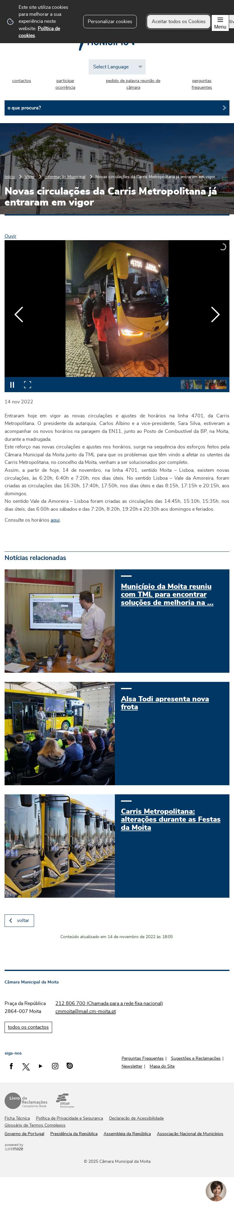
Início (10, 176)
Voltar (23, 920)
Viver (29, 176)
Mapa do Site (162, 1066)
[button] (191, 384)
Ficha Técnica (17, 1118)
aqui (55, 520)
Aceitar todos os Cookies (179, 21)
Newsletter (132, 1066)
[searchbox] (117, 108)
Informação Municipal (64, 176)
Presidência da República (74, 1134)
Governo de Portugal (24, 1134)
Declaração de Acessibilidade (136, 1118)
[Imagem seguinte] (215, 314)
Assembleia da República (127, 1134)
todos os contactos (28, 1027)
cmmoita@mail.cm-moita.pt (85, 1011)
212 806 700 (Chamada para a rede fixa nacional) (109, 1003)
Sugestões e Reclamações (196, 1058)
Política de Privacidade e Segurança (69, 1118)
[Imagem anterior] (19, 314)
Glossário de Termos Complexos (35, 1125)
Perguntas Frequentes (143, 1058)
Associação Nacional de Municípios (190, 1134)
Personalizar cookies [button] (110, 21)
